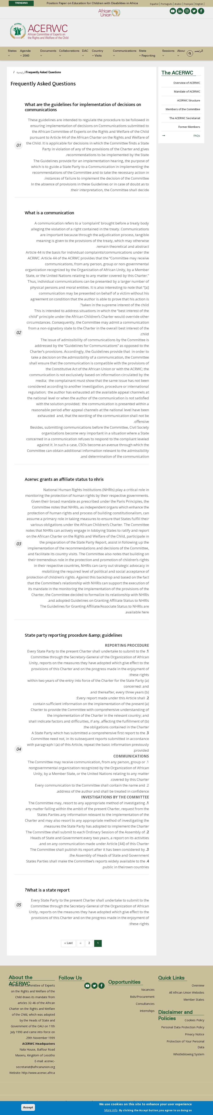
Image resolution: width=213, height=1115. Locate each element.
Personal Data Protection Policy (182, 1027)
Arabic (178, 3)
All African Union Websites (186, 992)
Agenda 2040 (25, 53)
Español (154, 3)
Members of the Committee (183, 109)
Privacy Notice (194, 1034)
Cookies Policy (194, 1020)
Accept (28, 1107)
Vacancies (148, 990)
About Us (183, 51)
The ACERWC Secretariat (185, 118)
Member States (193, 1000)
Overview (198, 985)
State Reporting (147, 53)
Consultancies (145, 1004)
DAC (85, 51)
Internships (147, 1011)
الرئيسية (198, 51)
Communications (124, 51)
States (12, 51)
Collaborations (69, 51)
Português (166, 3)
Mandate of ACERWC (187, 91)
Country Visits (97, 53)
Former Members (189, 127)
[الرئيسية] (39, 31)
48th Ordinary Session (122, 3)
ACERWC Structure (188, 100)
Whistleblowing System (188, 1054)
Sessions (168, 51)
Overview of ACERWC (186, 83)
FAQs (197, 135)
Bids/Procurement (142, 997)
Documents (48, 51)
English (199, 3)
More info (111, 1110)
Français (188, 3)
